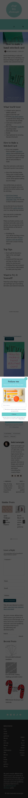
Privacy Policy (22, 418)
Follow (14, 414)
